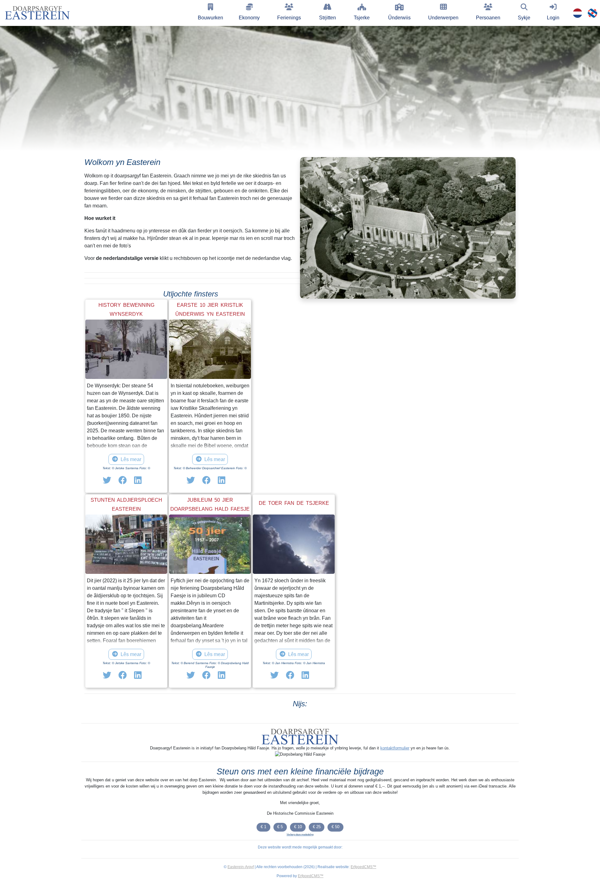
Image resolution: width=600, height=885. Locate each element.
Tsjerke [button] (362, 17)
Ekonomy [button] (249, 17)
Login (553, 17)
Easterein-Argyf (241, 867)
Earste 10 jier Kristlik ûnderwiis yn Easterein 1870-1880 (210, 314)
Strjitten (327, 17)
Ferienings (289, 17)
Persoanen (488, 17)
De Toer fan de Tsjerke (294, 503)
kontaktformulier (394, 748)
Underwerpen (443, 17)
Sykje (524, 17)
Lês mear (131, 459)
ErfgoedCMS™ (363, 867)
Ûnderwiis (399, 17)
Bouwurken (210, 17)
